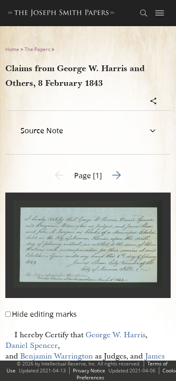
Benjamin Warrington (56, 356)
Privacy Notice (89, 370)
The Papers (37, 49)
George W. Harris (115, 335)
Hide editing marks (44, 314)
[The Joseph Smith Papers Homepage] (61, 14)
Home (12, 49)
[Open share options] (153, 102)
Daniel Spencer (31, 346)
